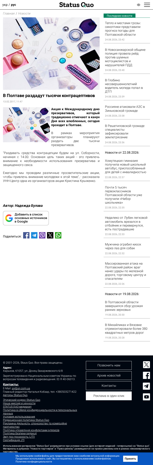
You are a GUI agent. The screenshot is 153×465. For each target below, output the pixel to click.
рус (13, 5)
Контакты (10, 384)
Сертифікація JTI (14, 440)
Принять (130, 458)
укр (5, 5)
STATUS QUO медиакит (17, 406)
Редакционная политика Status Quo (26, 420)
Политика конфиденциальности (34, 461)
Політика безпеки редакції (20, 433)
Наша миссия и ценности (19, 403)
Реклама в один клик (108, 396)
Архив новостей (109, 375)
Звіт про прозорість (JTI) (19, 436)
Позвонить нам (108, 365)
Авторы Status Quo (15, 395)
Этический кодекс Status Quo (21, 399)
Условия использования (19, 416)
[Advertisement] (51, 255)
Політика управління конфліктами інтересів (31, 430)
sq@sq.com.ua (21, 388)
